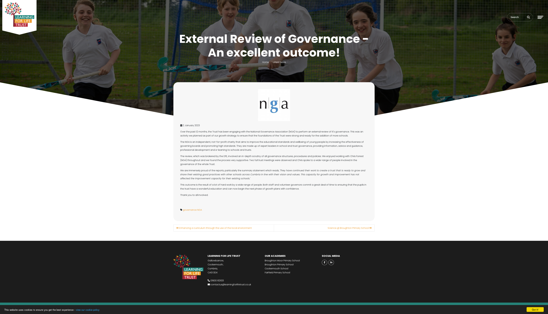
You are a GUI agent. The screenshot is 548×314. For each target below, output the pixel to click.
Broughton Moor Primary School (282, 260)
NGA (199, 210)
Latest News (279, 62)
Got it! (535, 309)
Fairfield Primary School (277, 272)
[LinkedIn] (331, 262)
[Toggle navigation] (540, 17)
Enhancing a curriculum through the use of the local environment (215, 228)
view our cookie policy (87, 309)
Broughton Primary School (279, 264)
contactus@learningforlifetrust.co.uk (230, 284)
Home (265, 62)
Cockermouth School (276, 268)
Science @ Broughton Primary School (348, 228)
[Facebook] (324, 262)
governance (190, 210)
